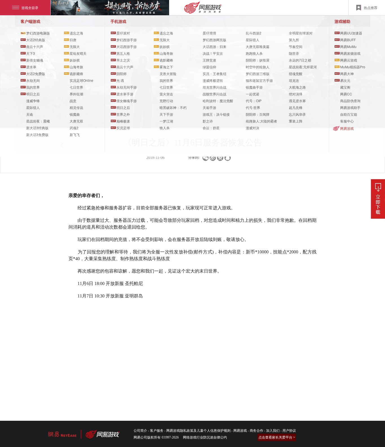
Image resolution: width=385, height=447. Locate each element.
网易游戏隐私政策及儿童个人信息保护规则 (198, 431)
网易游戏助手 (350, 107)
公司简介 (140, 431)
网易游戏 (347, 128)
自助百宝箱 (348, 114)
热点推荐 (370, 7)
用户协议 (289, 431)
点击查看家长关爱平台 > (276, 437)
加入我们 (273, 431)
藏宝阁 (345, 87)
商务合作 (256, 431)
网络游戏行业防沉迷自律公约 (205, 437)
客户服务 (156, 431)
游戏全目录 (29, 7)
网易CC (346, 93)
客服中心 (347, 121)
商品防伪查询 (350, 100)
